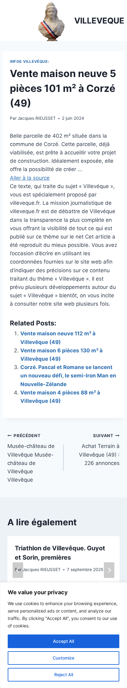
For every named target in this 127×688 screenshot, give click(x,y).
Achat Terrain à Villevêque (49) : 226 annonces (99, 449)
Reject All (63, 674)
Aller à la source (30, 178)
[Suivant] (109, 570)
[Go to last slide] (18, 570)
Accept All (63, 641)
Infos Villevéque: (29, 61)
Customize (63, 657)
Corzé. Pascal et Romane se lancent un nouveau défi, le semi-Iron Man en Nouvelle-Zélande (68, 375)
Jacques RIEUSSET (37, 118)
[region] (63, 635)
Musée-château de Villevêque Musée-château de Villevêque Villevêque (31, 458)
